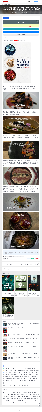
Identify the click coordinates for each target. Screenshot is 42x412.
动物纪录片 (35, 394)
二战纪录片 (22, 394)
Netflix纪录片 (11, 256)
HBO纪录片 (31, 392)
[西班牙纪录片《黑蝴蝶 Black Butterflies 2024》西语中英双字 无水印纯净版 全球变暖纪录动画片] (5, 354)
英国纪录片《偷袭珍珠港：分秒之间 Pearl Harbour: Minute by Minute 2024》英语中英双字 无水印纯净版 (23, 339)
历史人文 (6, 4)
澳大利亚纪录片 (34, 398)
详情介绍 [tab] (6, 18)
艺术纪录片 (6, 402)
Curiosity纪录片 (26, 392)
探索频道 (16, 398)
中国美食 (18, 394)
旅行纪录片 (20, 398)
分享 (29, 258)
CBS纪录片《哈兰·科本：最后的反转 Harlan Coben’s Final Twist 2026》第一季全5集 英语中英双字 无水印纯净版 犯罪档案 (23, 324)
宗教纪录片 (37, 396)
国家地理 (23, 396)
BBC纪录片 (11, 392)
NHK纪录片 (8, 394)
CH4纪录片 (18, 392)
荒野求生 (15, 402)
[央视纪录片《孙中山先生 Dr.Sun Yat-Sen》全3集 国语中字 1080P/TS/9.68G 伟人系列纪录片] (34, 283)
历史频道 (8, 396)
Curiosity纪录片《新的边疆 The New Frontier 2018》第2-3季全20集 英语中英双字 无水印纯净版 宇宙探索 (23, 358)
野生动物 (22, 402)
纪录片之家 (7, 258)
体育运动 (25, 394)
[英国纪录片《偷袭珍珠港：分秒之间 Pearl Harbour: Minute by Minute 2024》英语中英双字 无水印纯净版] (5, 339)
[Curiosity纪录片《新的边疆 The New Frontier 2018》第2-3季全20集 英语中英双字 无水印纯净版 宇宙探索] (5, 358)
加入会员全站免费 (21, 34)
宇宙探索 (34, 396)
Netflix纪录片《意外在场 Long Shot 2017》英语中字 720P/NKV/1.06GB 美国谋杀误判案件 (22, 380)
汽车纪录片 (24, 398)
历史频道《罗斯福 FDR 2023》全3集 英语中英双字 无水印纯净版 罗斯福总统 (21, 342)
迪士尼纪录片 (19, 402)
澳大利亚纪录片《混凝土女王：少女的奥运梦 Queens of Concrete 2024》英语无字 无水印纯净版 (23, 347)
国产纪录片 (17, 396)
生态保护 (11, 400)
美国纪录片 (22, 400)
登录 (36, 1)
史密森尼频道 (12, 396)
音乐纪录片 (26, 402)
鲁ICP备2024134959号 (21, 410)
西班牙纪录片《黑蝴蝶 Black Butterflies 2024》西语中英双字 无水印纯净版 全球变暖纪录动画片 (23, 354)
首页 (3, 4)
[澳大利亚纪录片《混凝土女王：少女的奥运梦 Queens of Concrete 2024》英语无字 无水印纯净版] (5, 347)
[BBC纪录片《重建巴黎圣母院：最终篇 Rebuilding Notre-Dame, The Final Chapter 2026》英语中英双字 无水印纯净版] (5, 350)
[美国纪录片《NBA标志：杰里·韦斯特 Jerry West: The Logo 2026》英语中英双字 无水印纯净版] (5, 335)
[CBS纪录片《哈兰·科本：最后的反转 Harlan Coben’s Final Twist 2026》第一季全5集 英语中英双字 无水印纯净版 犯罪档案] (5, 324)
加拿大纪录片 (30, 394)
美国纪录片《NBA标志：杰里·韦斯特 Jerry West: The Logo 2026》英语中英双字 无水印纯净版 (23, 335)
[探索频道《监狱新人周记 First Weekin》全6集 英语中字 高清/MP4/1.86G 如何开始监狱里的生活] (21, 283)
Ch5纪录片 (21, 392)
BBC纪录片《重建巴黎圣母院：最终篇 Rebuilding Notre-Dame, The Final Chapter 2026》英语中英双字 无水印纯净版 (23, 350)
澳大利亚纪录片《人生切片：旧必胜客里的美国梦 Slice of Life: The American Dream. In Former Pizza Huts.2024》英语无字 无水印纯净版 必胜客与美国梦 (23, 328)
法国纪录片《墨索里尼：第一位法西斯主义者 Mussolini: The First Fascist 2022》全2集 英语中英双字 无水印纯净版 (23, 331)
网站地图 (28, 409)
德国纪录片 (12, 398)
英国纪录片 (11, 403)
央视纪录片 (29, 396)
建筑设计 (8, 398)
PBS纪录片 (13, 394)
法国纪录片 (28, 398)
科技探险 (21, 292)
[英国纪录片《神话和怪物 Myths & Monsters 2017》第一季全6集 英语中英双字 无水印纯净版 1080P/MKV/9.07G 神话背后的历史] (8, 305)
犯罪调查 (7, 400)
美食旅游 (23, 12)
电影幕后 (16, 400)
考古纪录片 (34, 400)
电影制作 (13, 400)
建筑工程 (4, 398)
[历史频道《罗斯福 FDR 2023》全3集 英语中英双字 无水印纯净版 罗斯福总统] (5, 343)
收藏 (33, 258)
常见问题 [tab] (13, 18)
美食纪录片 (21, 256)
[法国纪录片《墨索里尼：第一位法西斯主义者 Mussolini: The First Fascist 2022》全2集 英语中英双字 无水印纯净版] (5, 331)
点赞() (37, 258)
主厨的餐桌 (16, 256)
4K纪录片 (6, 256)
